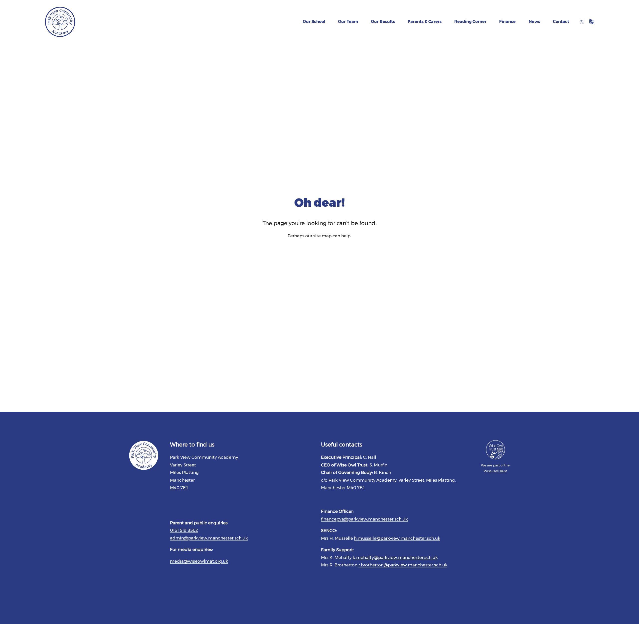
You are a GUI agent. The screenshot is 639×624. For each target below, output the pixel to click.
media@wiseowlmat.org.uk (199, 561)
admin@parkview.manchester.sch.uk (209, 537)
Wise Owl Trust (495, 471)
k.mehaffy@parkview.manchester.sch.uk (395, 557)
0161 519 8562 (184, 530)
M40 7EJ (179, 487)
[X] (581, 21)
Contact (561, 21)
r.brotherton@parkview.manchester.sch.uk (403, 564)
